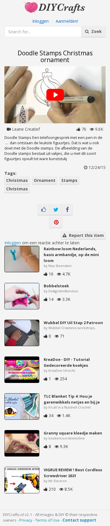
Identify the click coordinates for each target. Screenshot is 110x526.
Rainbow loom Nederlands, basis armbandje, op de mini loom (71, 254)
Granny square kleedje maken (73, 433)
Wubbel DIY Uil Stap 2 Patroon (73, 322)
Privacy (25, 520)
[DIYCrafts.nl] (55, 7)
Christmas (17, 180)
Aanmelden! (67, 21)
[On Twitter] (56, 210)
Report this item (85, 235)
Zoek (95, 31)
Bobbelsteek (56, 285)
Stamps (69, 180)
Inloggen (40, 21)
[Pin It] (55, 222)
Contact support (79, 520)
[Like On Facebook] (44, 210)
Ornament (44, 180)
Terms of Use (47, 520)
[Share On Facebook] (67, 210)
